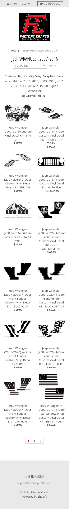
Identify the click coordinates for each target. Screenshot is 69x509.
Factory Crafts (40, 492)
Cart (52, 3)
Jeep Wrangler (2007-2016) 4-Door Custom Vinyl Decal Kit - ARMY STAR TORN (51, 135)
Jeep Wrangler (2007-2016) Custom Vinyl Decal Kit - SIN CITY (18, 133)
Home (15, 50)
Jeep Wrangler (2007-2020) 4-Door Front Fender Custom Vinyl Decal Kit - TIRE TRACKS (51, 356)
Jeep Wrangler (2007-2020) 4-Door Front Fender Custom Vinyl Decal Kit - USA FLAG (17, 413)
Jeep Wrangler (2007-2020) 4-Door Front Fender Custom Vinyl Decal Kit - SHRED (17, 356)
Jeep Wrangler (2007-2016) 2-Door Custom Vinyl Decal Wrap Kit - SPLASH (17, 181)
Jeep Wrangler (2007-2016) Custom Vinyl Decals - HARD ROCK (18, 235)
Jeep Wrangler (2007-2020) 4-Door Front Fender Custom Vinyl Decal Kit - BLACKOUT (17, 298)
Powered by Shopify (34, 496)
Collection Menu (33, 96)
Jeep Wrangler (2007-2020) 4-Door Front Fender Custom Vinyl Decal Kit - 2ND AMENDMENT (51, 239)
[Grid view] (50, 66)
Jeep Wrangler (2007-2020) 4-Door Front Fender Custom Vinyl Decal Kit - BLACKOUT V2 (51, 298)
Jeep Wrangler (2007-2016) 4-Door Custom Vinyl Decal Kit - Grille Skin (51, 181)
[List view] (54, 66)
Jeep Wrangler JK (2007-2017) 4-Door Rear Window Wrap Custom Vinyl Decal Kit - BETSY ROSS (51, 413)
